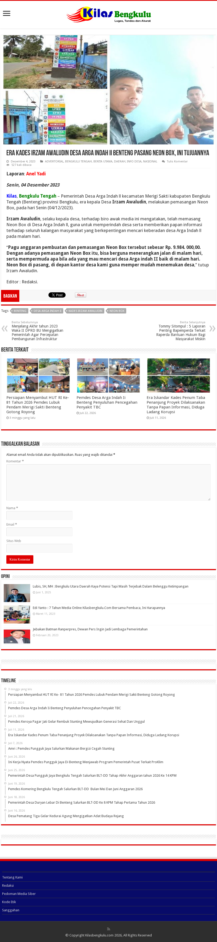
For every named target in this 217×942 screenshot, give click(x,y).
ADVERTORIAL (54, 161)
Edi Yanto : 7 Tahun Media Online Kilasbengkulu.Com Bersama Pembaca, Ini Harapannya (99, 608)
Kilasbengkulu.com (99, 935)
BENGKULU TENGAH (78, 161)
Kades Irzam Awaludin (85, 311)
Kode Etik (9, 902)
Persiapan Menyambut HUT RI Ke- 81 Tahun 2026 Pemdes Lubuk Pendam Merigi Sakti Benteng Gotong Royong (37, 404)
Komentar (15, 461)
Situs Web (13, 541)
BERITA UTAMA (102, 161)
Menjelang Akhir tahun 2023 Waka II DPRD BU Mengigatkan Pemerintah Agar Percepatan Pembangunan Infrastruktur (37, 331)
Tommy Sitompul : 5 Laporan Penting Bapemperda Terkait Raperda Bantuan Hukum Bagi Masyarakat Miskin (180, 331)
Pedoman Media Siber (19, 894)
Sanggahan (10, 910)
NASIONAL (150, 161)
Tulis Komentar (177, 161)
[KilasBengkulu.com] (109, 13)
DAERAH (119, 161)
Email (11, 524)
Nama (12, 508)
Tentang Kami (12, 877)
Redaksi (8, 886)
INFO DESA (134, 161)
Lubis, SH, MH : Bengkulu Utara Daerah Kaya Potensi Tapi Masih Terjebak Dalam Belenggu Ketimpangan (110, 586)
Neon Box (117, 311)
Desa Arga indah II (47, 311)
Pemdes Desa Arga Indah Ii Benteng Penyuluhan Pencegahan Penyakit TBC (106, 402)
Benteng (20, 311)
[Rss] (109, 929)
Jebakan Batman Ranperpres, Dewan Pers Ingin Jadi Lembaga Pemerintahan (90, 629)
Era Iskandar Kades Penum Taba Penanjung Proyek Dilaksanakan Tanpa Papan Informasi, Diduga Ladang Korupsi (176, 404)
